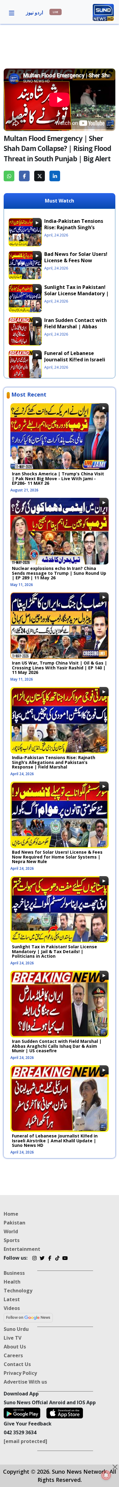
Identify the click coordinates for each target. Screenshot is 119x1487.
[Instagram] (34, 1258)
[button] (12, 12)
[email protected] (25, 1441)
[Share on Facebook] (24, 176)
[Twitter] (42, 1258)
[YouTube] (65, 1258)
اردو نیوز (34, 12)
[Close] (115, 1467)
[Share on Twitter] (39, 176)
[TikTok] (57, 1258)
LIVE (55, 12)
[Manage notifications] (106, 1475)
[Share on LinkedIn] (54, 176)
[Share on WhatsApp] (9, 176)
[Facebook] (49, 1258)
